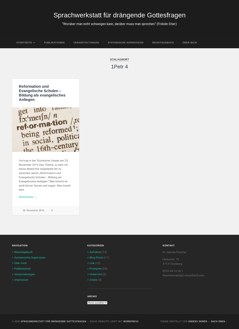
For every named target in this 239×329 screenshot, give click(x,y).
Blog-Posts (96, 257)
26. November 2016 (33, 210)
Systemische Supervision (126, 42)
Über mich (190, 42)
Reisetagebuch (163, 42)
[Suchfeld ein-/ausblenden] (221, 42)
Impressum (21, 279)
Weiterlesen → (28, 197)
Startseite (24, 42)
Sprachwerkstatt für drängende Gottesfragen (119, 15)
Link (92, 263)
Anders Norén (197, 321)
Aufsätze (95, 252)
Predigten (96, 268)
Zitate (93, 279)
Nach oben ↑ (219, 321)
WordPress (131, 321)
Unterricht (96, 274)
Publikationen (54, 42)
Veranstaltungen (86, 42)
